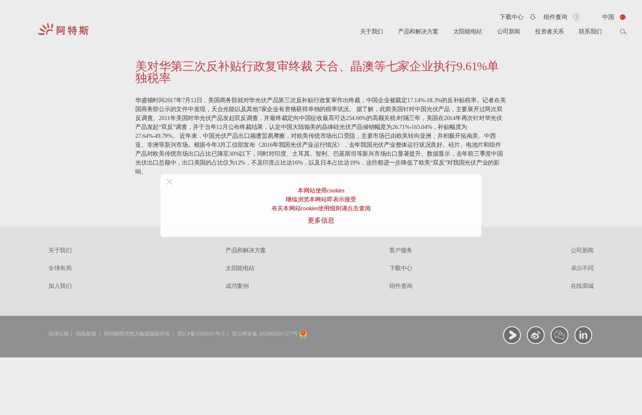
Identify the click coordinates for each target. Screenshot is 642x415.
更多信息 (321, 220)
